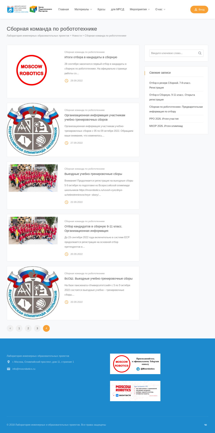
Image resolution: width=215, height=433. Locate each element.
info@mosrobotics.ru (23, 368)
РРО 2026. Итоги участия (164, 118)
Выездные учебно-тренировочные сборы (93, 174)
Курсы (101, 9)
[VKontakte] (205, 424)
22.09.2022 (77, 202)
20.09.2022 (77, 254)
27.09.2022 (77, 142)
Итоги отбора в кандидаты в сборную (90, 57)
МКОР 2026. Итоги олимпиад (166, 125)
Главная (63, 9)
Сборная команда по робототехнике (84, 52)
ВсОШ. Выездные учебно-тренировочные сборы (98, 278)
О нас (158, 9)
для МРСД (117, 9)
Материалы (82, 9)
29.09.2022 (77, 80)
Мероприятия (138, 9)
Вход (199, 9)
